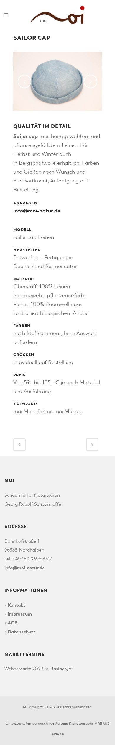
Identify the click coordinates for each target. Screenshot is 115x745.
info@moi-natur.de (36, 210)
